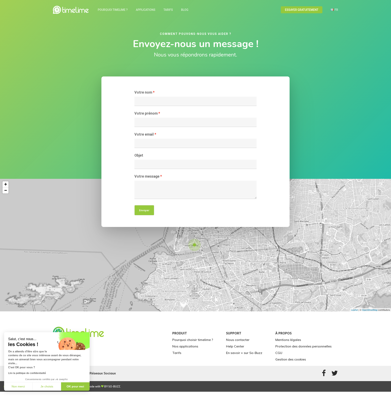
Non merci (18, 386)
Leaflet (354, 309)
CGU (278, 353)
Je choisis (47, 386)
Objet (138, 155)
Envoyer (144, 210)
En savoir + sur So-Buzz (244, 353)
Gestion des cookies (290, 359)
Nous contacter (237, 340)
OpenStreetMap (370, 309)
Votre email (144, 134)
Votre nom (143, 92)
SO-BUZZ (114, 386)
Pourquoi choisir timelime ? (192, 340)
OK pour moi (75, 386)
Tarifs (176, 353)
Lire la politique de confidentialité (27, 373)
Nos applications (185, 346)
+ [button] (5, 184)
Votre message (146, 176)
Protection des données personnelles (303, 346)
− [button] (5, 190)
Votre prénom (146, 113)
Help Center (235, 346)
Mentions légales (288, 340)
